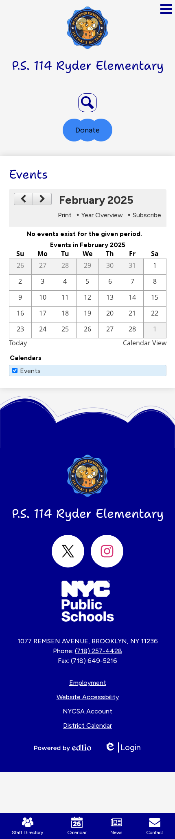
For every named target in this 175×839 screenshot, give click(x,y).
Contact (154, 832)
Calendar (77, 832)
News (116, 832)
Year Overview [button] (102, 215)
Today (18, 342)
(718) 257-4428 (98, 651)
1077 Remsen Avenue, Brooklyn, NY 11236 (88, 641)
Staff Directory (27, 832)
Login (122, 747)
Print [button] (65, 215)
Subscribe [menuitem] (147, 215)
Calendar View (144, 342)
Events (30, 371)
